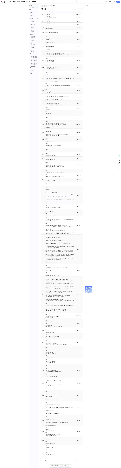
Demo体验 (31, 70)
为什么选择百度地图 (32, 1)
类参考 (31, 69)
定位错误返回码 (33, 66)
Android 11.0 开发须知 (34, 57)
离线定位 (32, 50)
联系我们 (106, 1)
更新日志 (87, 5)
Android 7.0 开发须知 (34, 63)
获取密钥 (31, 12)
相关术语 (31, 15)
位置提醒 (32, 43)
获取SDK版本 (33, 51)
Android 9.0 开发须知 (34, 60)
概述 (30, 9)
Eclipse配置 (32, 21)
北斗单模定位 (33, 36)
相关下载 (31, 73)
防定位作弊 (32, 40)
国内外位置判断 (33, 44)
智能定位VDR (33, 37)
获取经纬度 (32, 27)
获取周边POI (32, 31)
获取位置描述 (33, 30)
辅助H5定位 (32, 47)
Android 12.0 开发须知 (34, 56)
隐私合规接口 (33, 24)
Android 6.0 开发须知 (34, 64)
